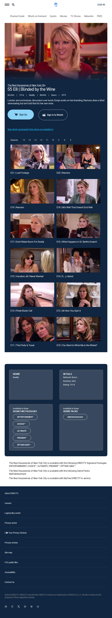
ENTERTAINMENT (25, 416)
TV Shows (76, 16)
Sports (53, 16)
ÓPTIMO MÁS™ (23, 444)
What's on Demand (37, 16)
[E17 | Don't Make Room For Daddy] (32, 226)
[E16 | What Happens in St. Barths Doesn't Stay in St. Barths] (78, 226)
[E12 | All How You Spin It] (78, 295)
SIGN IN (101, 4)
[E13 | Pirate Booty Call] (32, 295)
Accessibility (10, 572)
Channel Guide (17, 16)
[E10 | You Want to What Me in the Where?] (78, 329)
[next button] (70, 140)
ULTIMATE (21, 430)
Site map (8, 552)
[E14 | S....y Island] (78, 260)
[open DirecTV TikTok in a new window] (38, 606)
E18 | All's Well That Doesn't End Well (75, 207)
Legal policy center (13, 513)
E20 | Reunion (63, 172)
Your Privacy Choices (17, 532)
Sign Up (23, 114)
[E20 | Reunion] (78, 157)
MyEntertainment (75, 416)
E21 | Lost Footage (19, 172)
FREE (99, 16)
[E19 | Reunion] (32, 191)
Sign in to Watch (55, 114)
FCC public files (11, 562)
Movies (63, 16)
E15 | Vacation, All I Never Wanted (26, 276)
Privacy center (11, 522)
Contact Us (9, 582)
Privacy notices (11, 542)
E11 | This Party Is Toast (22, 345)
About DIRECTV (11, 493)
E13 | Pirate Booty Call (21, 310)
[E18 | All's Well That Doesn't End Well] (78, 191)
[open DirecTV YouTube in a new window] (31, 606)
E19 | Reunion (17, 207)
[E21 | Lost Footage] (32, 157)
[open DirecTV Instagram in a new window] (25, 606)
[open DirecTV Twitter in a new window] (19, 606)
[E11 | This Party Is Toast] (32, 329)
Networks (88, 16)
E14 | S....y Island (65, 276)
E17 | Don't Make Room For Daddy (27, 241)
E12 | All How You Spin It (69, 310)
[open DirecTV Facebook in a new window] (12, 606)
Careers (8, 503)
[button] (7, 4)
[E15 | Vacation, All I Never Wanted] (32, 260)
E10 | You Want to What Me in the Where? (77, 345)
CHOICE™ (21, 423)
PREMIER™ (22, 437)
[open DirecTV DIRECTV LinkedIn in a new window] (6, 606)
